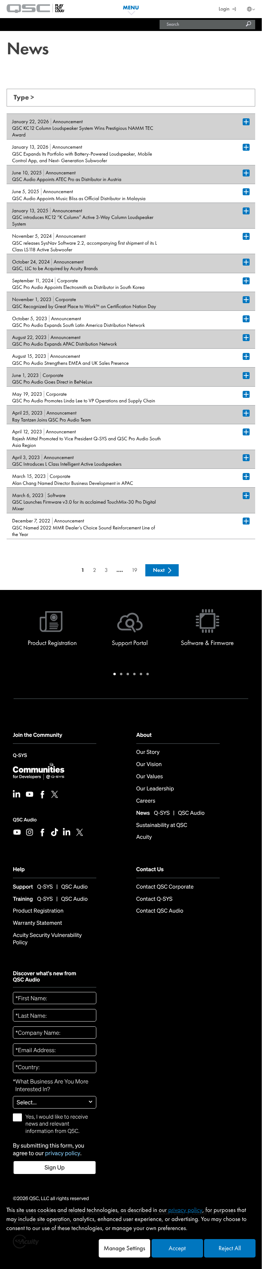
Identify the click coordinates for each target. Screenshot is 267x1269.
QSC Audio (25, 820)
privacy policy (62, 1153)
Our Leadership (155, 789)
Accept (177, 1248)
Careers (145, 801)
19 (134, 570)
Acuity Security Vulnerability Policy (47, 939)
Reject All (230, 1248)
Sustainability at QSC (161, 825)
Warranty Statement (37, 923)
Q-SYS (20, 757)
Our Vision (149, 764)
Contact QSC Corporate (165, 887)
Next (159, 570)
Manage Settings (124, 1248)
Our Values (149, 776)
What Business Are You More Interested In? (50, 1085)
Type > (24, 97)
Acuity (144, 837)
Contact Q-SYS (154, 899)
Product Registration (38, 911)
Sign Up (54, 1167)
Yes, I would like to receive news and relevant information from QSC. (56, 1124)
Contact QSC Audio (159, 910)
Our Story (148, 752)
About (144, 735)
